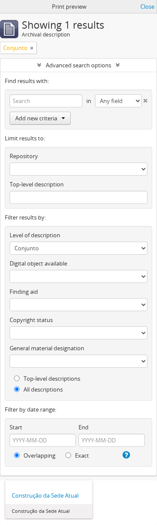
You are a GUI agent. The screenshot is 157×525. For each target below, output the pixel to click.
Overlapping (38, 455)
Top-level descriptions (51, 378)
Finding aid (24, 292)
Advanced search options (78, 65)
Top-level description (37, 184)
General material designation (47, 348)
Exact (81, 455)
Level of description (35, 235)
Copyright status (31, 320)
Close (147, 6)
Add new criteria (36, 118)
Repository (24, 156)
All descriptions (42, 389)
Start (16, 427)
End (83, 427)
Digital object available (38, 263)
